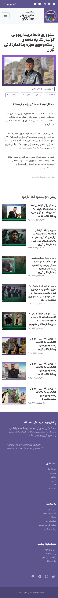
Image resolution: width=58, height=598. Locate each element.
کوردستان (26, 94)
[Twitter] (53, 577)
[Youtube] (32, 577)
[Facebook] (39, 577)
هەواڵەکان (50, 94)
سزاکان (53, 477)
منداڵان (53, 517)
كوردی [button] (9, 4)
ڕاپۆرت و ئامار (50, 529)
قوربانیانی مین (49, 513)
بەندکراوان (51, 469)
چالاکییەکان (51, 561)
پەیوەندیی (51, 553)
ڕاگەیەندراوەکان (49, 557)
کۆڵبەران (38, 94)
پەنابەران (52, 488)
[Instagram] (46, 577)
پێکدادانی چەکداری (47, 525)
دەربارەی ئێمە (49, 549)
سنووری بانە (12, 94)
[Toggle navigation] (5, 15)
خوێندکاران (51, 521)
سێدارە (53, 473)
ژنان (54, 480)
